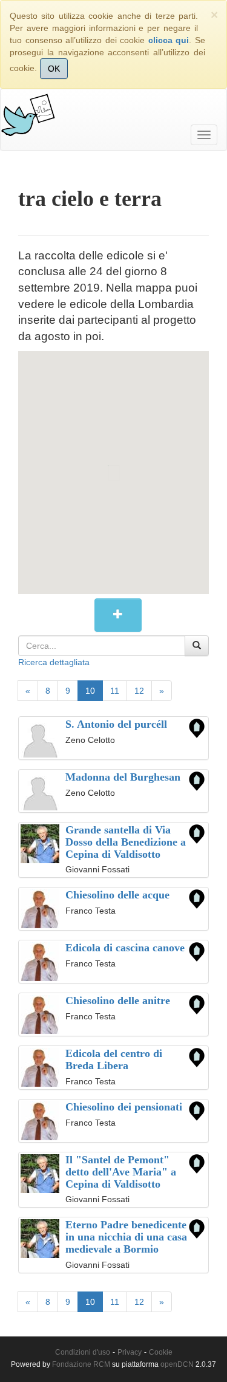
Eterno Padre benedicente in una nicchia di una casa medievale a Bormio (126, 1237)
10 (90, 691)
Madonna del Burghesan (122, 777)
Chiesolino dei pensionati (123, 1107)
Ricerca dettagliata (54, 662)
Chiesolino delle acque (117, 895)
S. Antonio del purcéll (116, 724)
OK (54, 69)
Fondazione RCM (81, 1364)
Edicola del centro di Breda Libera (113, 1059)
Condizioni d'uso (82, 1352)
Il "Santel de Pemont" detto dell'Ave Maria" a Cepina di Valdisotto (120, 1172)
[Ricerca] (197, 645)
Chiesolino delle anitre (117, 1000)
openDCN (177, 1364)
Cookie (161, 1352)
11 (114, 691)
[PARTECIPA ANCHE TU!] (118, 615)
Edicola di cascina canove (125, 948)
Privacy (129, 1352)
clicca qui (168, 40)
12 (139, 691)
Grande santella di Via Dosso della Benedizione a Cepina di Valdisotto (125, 842)
